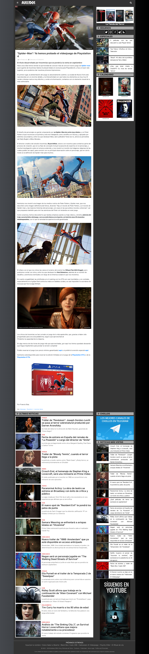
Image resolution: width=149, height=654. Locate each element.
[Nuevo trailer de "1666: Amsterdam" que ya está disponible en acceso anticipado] (28, 544)
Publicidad (84, 648)
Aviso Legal (91, 648)
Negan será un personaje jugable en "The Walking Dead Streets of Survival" (64, 557)
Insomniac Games (38, 409)
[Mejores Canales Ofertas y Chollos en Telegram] (115, 428)
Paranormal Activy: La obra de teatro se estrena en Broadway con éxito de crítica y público (65, 491)
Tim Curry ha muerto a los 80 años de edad (65, 607)
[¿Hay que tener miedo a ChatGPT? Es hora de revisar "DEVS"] (102, 68)
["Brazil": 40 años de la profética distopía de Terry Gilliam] (102, 60)
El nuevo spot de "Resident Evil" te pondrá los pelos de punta (66, 506)
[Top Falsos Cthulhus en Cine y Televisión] (102, 51)
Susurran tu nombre (33, 645)
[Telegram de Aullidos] (119, 32)
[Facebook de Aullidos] (115, 32)
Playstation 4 (30, 409)
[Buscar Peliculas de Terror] (130, 3)
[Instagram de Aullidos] (111, 32)
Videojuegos (23, 409)
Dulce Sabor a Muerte (50, 645)
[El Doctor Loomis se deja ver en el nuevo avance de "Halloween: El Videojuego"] (102, 574)
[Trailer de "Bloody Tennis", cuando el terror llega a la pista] (28, 458)
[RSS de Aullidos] (124, 32)
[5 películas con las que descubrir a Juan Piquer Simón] (102, 43)
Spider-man (85, 66)
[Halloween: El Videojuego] (124, 108)
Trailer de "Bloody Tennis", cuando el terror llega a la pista (65, 455)
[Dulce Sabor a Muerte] (124, 86)
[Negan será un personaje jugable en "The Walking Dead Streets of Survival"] (28, 561)
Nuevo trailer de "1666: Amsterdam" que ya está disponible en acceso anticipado (65, 540)
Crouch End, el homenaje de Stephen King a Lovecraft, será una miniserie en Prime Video (66, 472)
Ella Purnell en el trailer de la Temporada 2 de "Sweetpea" (66, 575)
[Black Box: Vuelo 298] (105, 108)
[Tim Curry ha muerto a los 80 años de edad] (28, 612)
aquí (60, 350)
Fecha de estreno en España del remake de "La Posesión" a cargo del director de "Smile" (66, 438)
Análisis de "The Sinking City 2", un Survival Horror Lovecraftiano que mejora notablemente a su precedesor (65, 627)
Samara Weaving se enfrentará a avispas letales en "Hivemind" (64, 523)
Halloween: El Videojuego (89, 645)
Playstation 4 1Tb (23, 357)
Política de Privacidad (101, 648)
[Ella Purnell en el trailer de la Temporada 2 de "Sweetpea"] (28, 578)
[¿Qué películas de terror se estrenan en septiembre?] (102, 502)
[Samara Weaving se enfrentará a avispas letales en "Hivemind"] (28, 527)
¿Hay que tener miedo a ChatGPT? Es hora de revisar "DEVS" (121, 68)
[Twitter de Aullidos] (106, 32)
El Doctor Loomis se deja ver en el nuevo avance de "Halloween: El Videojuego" (121, 574)
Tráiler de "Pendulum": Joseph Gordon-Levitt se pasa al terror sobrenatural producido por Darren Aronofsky (66, 423)
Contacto (76, 648)
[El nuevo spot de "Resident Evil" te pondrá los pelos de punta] (28, 510)
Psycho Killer (105, 645)
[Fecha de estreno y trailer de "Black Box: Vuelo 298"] (102, 566)
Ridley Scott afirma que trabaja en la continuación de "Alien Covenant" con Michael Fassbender (66, 593)
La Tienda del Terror (115, 24)
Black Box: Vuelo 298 (69, 645)
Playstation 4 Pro (78, 355)
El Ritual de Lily (118, 645)
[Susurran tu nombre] (105, 86)
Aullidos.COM (54, 648)
